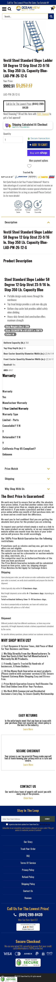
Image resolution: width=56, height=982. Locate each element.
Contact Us (28, 891)
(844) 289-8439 (30, 914)
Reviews (28, 898)
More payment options (38, 160)
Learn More (28, 729)
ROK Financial (43, 114)
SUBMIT (47, 819)
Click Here (28, 798)
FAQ (28, 856)
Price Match (11, 468)
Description (11, 222)
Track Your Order (28, 849)
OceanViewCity (25, 976)
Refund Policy (28, 877)
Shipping (9, 478)
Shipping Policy (28, 884)
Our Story (28, 842)
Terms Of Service (45, 824)
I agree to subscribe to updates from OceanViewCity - (29, 824)
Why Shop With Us (14, 489)
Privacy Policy (28, 870)
